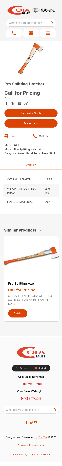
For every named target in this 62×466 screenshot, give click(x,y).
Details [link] (18, 313)
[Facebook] (26, 422)
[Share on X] (13, 104)
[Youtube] (35, 422)
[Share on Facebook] (6, 104)
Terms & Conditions (39, 454)
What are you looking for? (25, 22)
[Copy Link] (26, 104)
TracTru (42, 437)
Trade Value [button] (31, 123)
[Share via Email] (20, 104)
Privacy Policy (19, 454)
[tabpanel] (31, 59)
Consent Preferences (31, 445)
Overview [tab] (31, 164)
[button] (14, 33)
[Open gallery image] (31, 58)
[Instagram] (31, 422)
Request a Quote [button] (31, 113)
